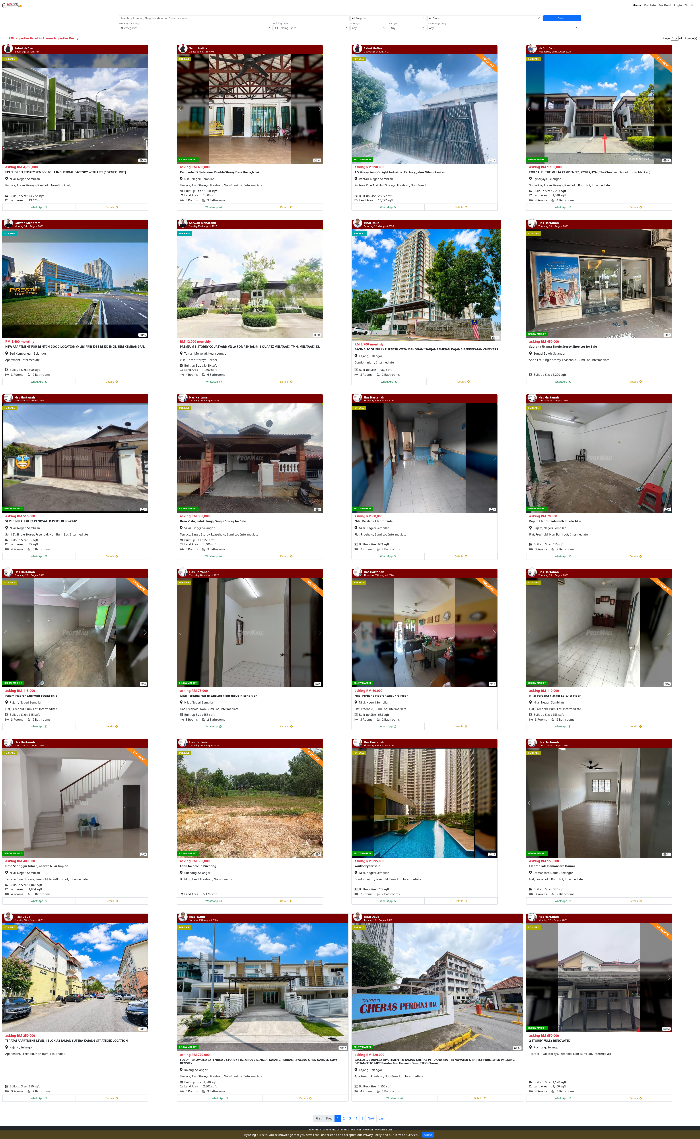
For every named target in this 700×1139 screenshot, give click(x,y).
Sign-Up (690, 5)
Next (371, 1118)
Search (562, 18)
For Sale (650, 5)
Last (381, 1118)
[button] (13, 109)
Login (678, 5)
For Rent (665, 5)
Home (637, 5)
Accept (428, 1134)
